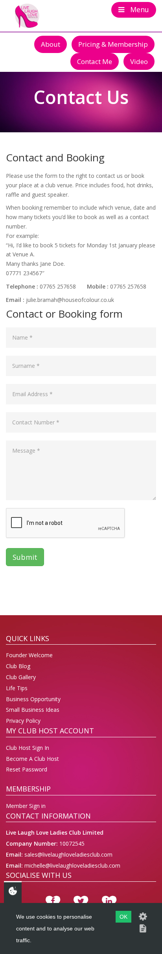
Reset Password (26, 769)
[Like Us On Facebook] (53, 901)
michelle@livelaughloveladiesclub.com (71, 865)
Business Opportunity (33, 699)
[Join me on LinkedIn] (109, 901)
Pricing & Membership (113, 44)
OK (123, 917)
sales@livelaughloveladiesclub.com (67, 854)
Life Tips (17, 688)
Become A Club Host (32, 758)
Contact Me (94, 61)
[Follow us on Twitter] (81, 901)
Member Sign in (26, 806)
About (50, 44)
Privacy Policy (23, 720)
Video (139, 61)
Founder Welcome (29, 655)
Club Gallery (21, 677)
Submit (25, 557)
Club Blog (18, 666)
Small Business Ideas (32, 709)
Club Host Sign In (27, 747)
